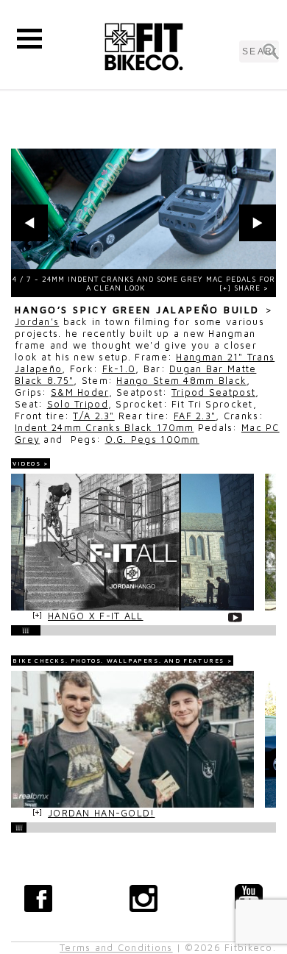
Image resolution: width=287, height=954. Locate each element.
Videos (27, 463)
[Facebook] (38, 898)
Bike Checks (39, 660)
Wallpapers (133, 660)
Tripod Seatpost (213, 392)
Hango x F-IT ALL (95, 616)
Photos (86, 660)
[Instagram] (143, 898)
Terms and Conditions (116, 947)
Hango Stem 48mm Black (181, 380)
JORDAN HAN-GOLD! (101, 813)
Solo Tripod (77, 404)
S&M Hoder (80, 392)
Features (203, 660)
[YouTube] (249, 898)
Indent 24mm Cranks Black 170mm (104, 427)
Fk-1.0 (119, 368)
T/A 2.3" (93, 415)
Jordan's (37, 321)
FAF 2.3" (195, 415)
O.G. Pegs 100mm (152, 439)
